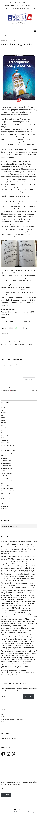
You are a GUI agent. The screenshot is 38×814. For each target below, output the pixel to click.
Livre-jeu (9, 617)
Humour (15, 607)
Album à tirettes (31, 547)
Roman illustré (30, 651)
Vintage (23, 672)
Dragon (30, 583)
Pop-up (29, 637)
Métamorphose (5, 628)
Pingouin (26, 635)
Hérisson (28, 608)
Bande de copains (6, 562)
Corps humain (12, 576)
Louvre (3, 619)
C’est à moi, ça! (32, 389)
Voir (32, 672)
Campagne (4, 566)
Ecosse (27, 588)
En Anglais (4, 458)
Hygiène (23, 608)
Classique (10, 572)
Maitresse (33, 619)
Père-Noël (15, 645)
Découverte (4, 585)
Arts (22, 556)
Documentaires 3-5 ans (7, 445)
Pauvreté (18, 632)
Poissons (12, 637)
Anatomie (10, 551)
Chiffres (3, 570)
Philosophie (18, 635)
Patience (13, 632)
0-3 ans (3, 407)
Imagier (4, 610)
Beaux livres (19, 561)
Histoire (4, 608)
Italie (6, 613)
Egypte (14, 590)
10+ (2, 410)
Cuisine (18, 578)
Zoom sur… (25, 2)
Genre (12, 601)
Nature (24, 628)
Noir (29, 628)
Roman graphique (15, 651)
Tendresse (4, 666)
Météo (11, 628)
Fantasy (31, 595)
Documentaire (8, 583)
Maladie (4, 621)
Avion (29, 559)
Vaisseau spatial (12, 670)
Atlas (29, 556)
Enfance (27, 590)
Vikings (15, 672)
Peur (3, 635)
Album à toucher (7, 549)
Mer (24, 621)
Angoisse (24, 551)
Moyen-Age (26, 623)
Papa (28, 630)
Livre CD (15, 617)
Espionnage (25, 592)
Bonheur (9, 564)
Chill (7, 570)
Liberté (3, 617)
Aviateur (19, 559)
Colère (32, 572)
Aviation (24, 559)
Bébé (13, 564)
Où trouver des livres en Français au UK (22, 8)
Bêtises (28, 564)
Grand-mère (26, 601)
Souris (15, 661)
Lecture (26, 615)
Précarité (29, 643)
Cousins (3, 578)
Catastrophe (21, 344)
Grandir (7, 603)
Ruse (5, 653)
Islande (3, 613)
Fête (8, 601)
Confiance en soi (6, 438)
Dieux (32, 578)
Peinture (24, 632)
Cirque (25, 570)
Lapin (21, 615)
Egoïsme (10, 590)
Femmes (23, 597)
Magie (27, 619)
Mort (21, 623)
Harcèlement (29, 605)
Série (23, 663)
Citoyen (29, 570)
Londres (30, 617)
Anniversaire (31, 554)
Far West (11, 597)
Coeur (22, 572)
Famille (32, 344)
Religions (13, 647)
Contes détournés (28, 574)
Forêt (3, 599)
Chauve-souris (5, 568)
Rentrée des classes (28, 647)
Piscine (3, 637)
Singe (7, 659)
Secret (31, 657)
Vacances (4, 670)
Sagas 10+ (4, 496)
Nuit (2, 630)
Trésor (33, 668)
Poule (34, 637)
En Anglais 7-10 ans (6, 468)
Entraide (12, 592)
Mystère (4, 626)
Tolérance (13, 666)
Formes (33, 597)
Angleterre (17, 551)
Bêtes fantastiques (20, 564)
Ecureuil (32, 588)
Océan (7, 630)
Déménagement (22, 585)
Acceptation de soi (14, 542)
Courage (29, 576)
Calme (33, 564)
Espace (19, 592)
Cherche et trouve (16, 568)
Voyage (8, 674)
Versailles (20, 670)
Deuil (28, 578)
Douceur (17, 583)
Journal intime (14, 615)
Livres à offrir (4, 478)
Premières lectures (6, 493)
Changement (13, 566)
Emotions (20, 590)
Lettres (30, 615)
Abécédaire (4, 541)
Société (12, 659)
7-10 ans (4, 35)
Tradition (19, 666)
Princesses (12, 641)
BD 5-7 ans (4, 432)
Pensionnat (30, 632)
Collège (27, 572)
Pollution (23, 637)
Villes (18, 672)
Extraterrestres (5, 595)
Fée (30, 599)
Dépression (33, 585)
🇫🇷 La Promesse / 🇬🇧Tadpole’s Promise (8, 389)
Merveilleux (30, 621)
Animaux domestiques (18, 554)
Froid (13, 599)
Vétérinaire (15, 674)
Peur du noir (10, 635)
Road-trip (29, 649)
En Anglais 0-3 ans (6, 460)
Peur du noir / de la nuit (7, 491)
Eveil (33, 592)
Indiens (23, 610)
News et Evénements (27, 5)
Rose (2, 653)
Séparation (16, 664)
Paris (3, 633)
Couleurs (21, 576)
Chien (31, 568)
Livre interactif (22, 617)
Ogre (10, 630)
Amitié (25, 549)
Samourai (12, 655)
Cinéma (28, 344)
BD (2, 430)
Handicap (21, 605)
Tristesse (14, 668)
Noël (33, 628)
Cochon (16, 572)
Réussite (30, 653)
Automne (33, 556)
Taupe (28, 664)
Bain (33, 559)
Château (15, 570)
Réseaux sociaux (16, 653)
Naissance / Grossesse (7, 486)
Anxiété (8, 556)
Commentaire (29, 379)
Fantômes (4, 597)
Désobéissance (6, 588)
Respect (3, 649)
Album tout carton (24, 544)
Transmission (5, 668)
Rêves (35, 653)
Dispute (24, 581)
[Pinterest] (13, 754)
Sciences (25, 657)
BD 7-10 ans (4, 435)
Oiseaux (15, 630)
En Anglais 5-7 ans (6, 465)
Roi (34, 649)
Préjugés (4, 645)
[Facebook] (3, 754)
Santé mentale (5, 501)
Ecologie (3, 455)
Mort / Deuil (4, 483)
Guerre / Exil (4, 470)
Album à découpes (8, 547)
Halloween (14, 605)
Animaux (15, 344)
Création (13, 578)
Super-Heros (4, 664)
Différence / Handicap (7, 443)
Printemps (19, 641)
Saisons (7, 655)
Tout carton (4, 503)
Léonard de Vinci (19, 619)
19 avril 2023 (8, 41)
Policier (17, 637)
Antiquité (3, 556)
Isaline (8, 49)
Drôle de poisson (12, 300)
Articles (17, 2)
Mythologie (29, 626)
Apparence (15, 556)
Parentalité (32, 630)
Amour (33, 549)
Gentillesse (17, 601)
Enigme (33, 590)
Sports (25, 661)
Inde (19, 610)
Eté (30, 592)
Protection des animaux (18, 643)
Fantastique (22, 595)
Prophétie (24, 641)
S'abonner (28, 696)
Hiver (8, 608)
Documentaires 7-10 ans (8, 450)
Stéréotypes (30, 661)
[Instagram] (8, 754)
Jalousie (11, 613)
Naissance (17, 628)
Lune (6, 619)
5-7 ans (3, 420)
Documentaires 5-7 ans (7, 448)
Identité (34, 608)
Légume (11, 619)
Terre (9, 666)
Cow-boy (8, 578)
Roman (4, 651)
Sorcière (9, 661)
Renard (18, 647)
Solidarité (18, 659)
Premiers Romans (14, 639)
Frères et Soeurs (22, 599)
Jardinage (27, 613)
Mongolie (3, 623)
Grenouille (14, 603)
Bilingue (3, 564)
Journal (6, 615)
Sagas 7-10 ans (5, 498)
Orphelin (20, 630)
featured (17, 597)
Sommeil (32, 659)
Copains (4, 576)
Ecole (14, 587)
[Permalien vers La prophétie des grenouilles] (19, 103)
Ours (25, 630)
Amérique (4, 551)
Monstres (10, 623)
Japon (17, 613)
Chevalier (25, 568)
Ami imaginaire (18, 549)
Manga (20, 621)
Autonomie (4, 559)
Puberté (10, 645)
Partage (8, 632)
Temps (32, 664)
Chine (10, 570)
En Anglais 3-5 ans (6, 463)
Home (10, 2)
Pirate (32, 635)
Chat (33, 566)
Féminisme (4, 601)
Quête (21, 645)
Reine (9, 647)
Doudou (24, 583)
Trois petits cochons (23, 668)
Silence (3, 659)
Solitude (25, 659)
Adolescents (33, 542)
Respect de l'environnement (16, 649)
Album (10, 544)
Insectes (28, 610)
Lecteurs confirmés (6, 473)
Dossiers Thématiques (11, 5)
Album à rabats (20, 547)
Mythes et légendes (17, 625)
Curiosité (24, 578)
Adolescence (24, 542)
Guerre (28, 603)
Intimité (33, 610)
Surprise (10, 664)
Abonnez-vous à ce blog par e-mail (13, 683)
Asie (26, 556)
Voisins (3, 674)
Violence (28, 672)
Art (2, 425)
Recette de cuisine (28, 645)
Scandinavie (5, 657)
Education (4, 590)
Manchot (15, 621)
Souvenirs (20, 661)
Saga (2, 655)
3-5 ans (3, 417)
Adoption (3, 545)
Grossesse (22, 603)
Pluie (7, 637)
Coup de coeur (5, 440)
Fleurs (28, 597)
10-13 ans (3, 412)
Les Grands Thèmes (6, 475)
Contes (17, 574)
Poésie (3, 639)
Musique (33, 623)
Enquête (5, 592)
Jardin (22, 613)
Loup (35, 617)
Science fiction (16, 657)
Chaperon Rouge (24, 566)
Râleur (9, 653)
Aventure (11, 558)
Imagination (13, 610)
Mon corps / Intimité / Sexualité (10, 481)
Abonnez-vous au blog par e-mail (13, 777)
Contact (5, 8)
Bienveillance (30, 562)
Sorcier (3, 661)
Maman (9, 621)
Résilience (24, 653)
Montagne (17, 623)
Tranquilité (25, 666)
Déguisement (12, 585)
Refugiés (4, 647)
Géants (7, 605)
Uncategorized (5, 506)
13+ (2, 415)
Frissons (8, 599)
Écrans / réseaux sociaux (8, 428)
